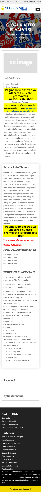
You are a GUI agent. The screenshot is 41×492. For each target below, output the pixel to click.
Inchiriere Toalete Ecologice (12, 437)
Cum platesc (6, 418)
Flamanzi (20, 37)
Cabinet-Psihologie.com (11, 443)
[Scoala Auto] (15, 8)
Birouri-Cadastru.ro (9, 463)
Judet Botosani (26, 34)
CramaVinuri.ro (8, 456)
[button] (38, 9)
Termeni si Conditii (9, 421)
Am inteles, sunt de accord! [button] (20, 489)
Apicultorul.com (8, 440)
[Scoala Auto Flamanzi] (20, 63)
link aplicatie (26, 280)
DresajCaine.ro (7, 459)
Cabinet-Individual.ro (10, 466)
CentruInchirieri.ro (9, 446)
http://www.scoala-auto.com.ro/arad (15, 338)
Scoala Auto (12, 34)
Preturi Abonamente (10, 424)
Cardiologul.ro (7, 469)
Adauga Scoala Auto (33, 2)
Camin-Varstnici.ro (9, 450)
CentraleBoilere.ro (9, 453)
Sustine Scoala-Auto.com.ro (12, 428)
